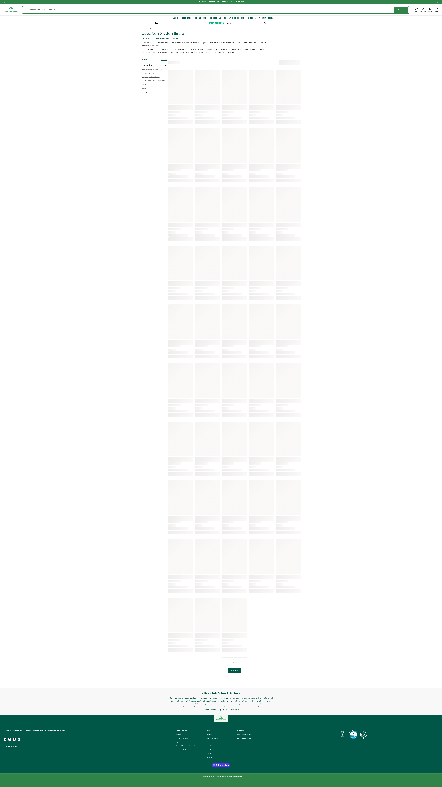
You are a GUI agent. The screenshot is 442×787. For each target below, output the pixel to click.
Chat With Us (211, 746)
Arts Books (145, 84)
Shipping (209, 734)
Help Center (210, 742)
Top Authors (179, 742)
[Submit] (26, 9)
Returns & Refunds (212, 738)
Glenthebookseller (181, 749)
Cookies (209, 753)
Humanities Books (148, 73)
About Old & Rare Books (244, 734)
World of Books (210, 776)
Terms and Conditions (235, 776)
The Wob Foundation (182, 738)
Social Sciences (147, 88)
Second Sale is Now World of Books (186, 746)
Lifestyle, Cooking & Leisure (152, 69)
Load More (234, 670)
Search (401, 10)
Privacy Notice (221, 776)
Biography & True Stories (151, 77)
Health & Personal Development (153, 81)
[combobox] (215, 10)
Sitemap (209, 757)
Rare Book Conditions (244, 738)
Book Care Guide (242, 742)
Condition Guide (212, 749)
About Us (178, 734)
